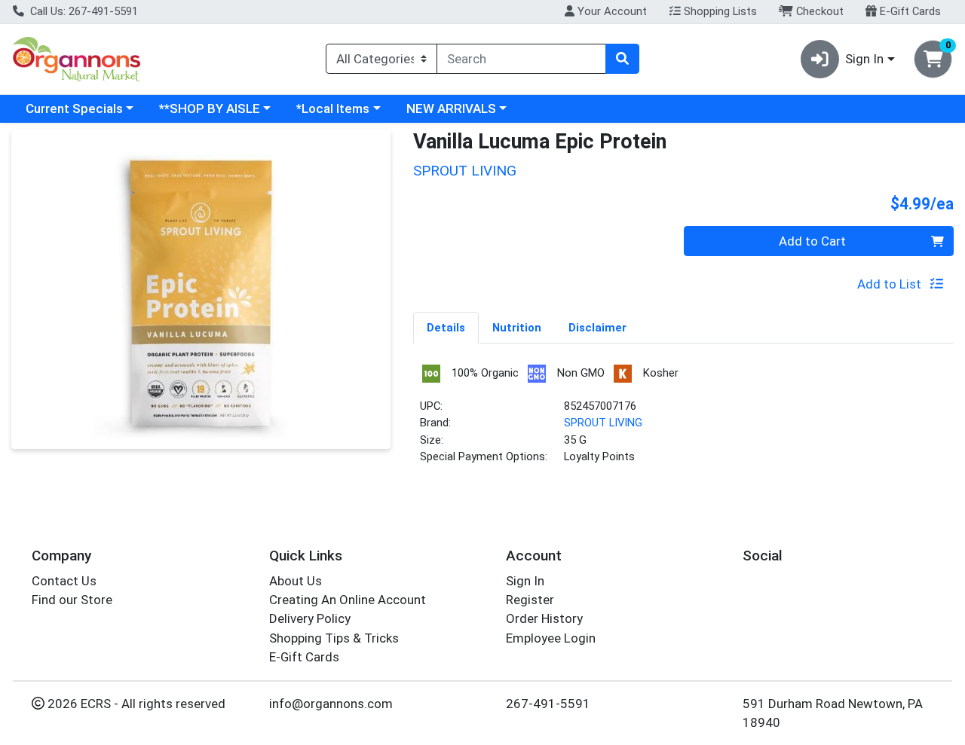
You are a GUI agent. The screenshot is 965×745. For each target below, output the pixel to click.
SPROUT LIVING (603, 422)
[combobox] (521, 59)
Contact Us (64, 580)
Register (530, 599)
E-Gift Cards (909, 11)
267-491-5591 (548, 703)
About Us (295, 580)
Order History (544, 618)
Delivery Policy (310, 618)
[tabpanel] (683, 420)
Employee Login (551, 638)
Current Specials (74, 108)
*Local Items (332, 108)
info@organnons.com (331, 703)
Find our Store (72, 599)
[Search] (622, 59)
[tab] (446, 327)
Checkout (818, 11)
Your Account (610, 11)
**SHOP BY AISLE (209, 108)
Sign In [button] (864, 58)
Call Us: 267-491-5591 (82, 11)
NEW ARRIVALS (451, 108)
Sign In (525, 580)
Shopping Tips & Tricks (334, 638)
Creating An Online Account (347, 599)
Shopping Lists (719, 11)
